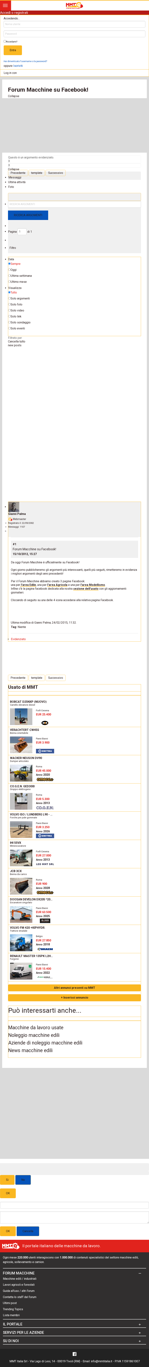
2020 (43, 774)
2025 (43, 916)
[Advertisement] (74, 125)
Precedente (18, 173)
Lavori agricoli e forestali (19, 1284)
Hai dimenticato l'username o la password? (25, 61)
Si (7, 1180)
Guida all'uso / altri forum (19, 1291)
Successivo (55, 173)
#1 (14, 544)
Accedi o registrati (14, 13)
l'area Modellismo (92, 585)
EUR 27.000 (43, 855)
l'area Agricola (57, 585)
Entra (13, 50)
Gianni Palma (17, 514)
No (23, 1180)
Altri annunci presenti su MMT (74, 987)
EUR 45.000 (43, 770)
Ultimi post (10, 1303)
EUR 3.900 (42, 742)
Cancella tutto (16, 341)
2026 (43, 831)
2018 (43, 944)
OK (8, 1193)
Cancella (28, 1231)
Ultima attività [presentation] (16, 182)
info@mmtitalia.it (101, 1361)
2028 (43, 888)
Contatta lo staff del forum (19, 1297)
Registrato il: (14, 523)
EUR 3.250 (42, 827)
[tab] (74, 176)
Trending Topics (13, 1309)
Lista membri (11, 1315)
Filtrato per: (15, 338)
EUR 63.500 (43, 912)
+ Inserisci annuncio (74, 997)
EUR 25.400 (43, 714)
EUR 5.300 (42, 799)
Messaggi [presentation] (14, 177)
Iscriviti (18, 66)
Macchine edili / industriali (19, 1278)
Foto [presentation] (11, 187)
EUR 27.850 (43, 940)
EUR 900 (41, 884)
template (36, 173)
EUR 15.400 (43, 968)
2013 (43, 803)
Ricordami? (11, 41)
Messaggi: (13, 526)
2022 (43, 972)
